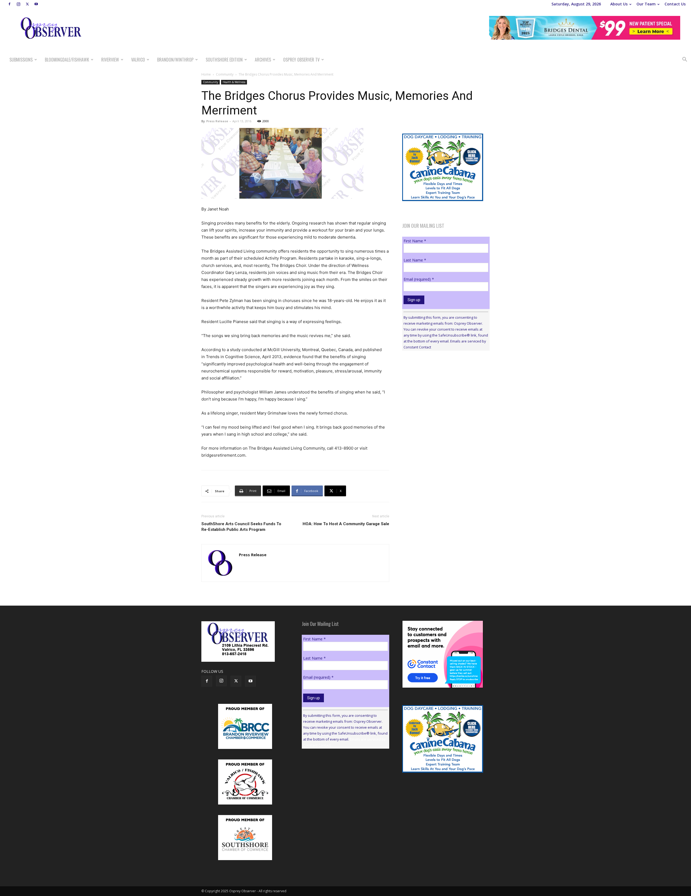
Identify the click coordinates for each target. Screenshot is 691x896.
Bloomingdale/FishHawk (67, 59)
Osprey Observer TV (301, 59)
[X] (27, 4)
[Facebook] (9, 4)
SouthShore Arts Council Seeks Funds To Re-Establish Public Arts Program (241, 526)
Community (224, 74)
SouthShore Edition (224, 59)
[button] (684, 60)
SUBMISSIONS (21, 59)
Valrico (138, 59)
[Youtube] (36, 4)
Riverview (110, 59)
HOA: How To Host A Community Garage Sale (346, 523)
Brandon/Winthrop (175, 59)
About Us (619, 3)
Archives (263, 59)
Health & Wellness (234, 82)
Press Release (217, 121)
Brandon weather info (442, 404)
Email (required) (419, 279)
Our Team (646, 3)
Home (206, 74)
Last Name (415, 260)
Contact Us (675, 3)
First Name (415, 240)
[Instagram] (18, 4)
